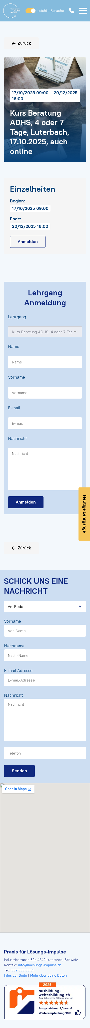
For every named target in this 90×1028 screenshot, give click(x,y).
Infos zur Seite (16, 975)
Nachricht (17, 438)
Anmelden (28, 241)
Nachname (14, 646)
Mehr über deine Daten (48, 975)
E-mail (14, 408)
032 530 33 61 (23, 970)
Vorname (16, 377)
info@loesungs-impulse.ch (39, 965)
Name (13, 346)
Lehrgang (17, 317)
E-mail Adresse (18, 670)
